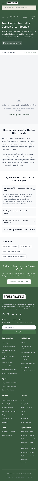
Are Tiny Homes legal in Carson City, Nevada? (16, 212)
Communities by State (9, 411)
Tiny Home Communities (9, 400)
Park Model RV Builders (28, 371)
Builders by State (7, 407)
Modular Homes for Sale (9, 373)
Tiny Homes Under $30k (9, 383)
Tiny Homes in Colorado (28, 448)
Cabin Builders (25, 360)
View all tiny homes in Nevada (19, 115)
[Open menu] (3, 3)
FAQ (22, 415)
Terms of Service (26, 422)
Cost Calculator (7, 435)
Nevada (25, 18)
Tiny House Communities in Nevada (14, 256)
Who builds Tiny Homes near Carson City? (18, 230)
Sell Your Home (7, 418)
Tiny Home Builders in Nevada (12, 251)
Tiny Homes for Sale (13, 18)
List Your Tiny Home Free (19, 282)
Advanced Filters (31, 52)
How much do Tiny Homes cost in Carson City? (17, 189)
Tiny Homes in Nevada (10, 246)
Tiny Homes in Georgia (27, 456)
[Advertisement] (19, 74)
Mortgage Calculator (8, 431)
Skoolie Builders (25, 356)
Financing (5, 422)
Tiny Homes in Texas (27, 431)
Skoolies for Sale (7, 362)
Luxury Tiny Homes (8, 390)
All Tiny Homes (25, 246)
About (22, 400)
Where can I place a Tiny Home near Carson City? (16, 221)
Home (3, 18)
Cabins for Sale (6, 366)
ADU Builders (25, 367)
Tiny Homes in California (28, 439)
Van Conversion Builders (28, 352)
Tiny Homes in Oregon (27, 452)
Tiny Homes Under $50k (9, 386)
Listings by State (7, 404)
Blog (3, 415)
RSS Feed (29, 477)
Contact (23, 411)
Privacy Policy (25, 418)
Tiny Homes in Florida (27, 435)
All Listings (5, 343)
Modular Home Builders (28, 363)
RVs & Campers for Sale (9, 369)
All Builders (24, 343)
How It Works (25, 404)
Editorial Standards (26, 407)
